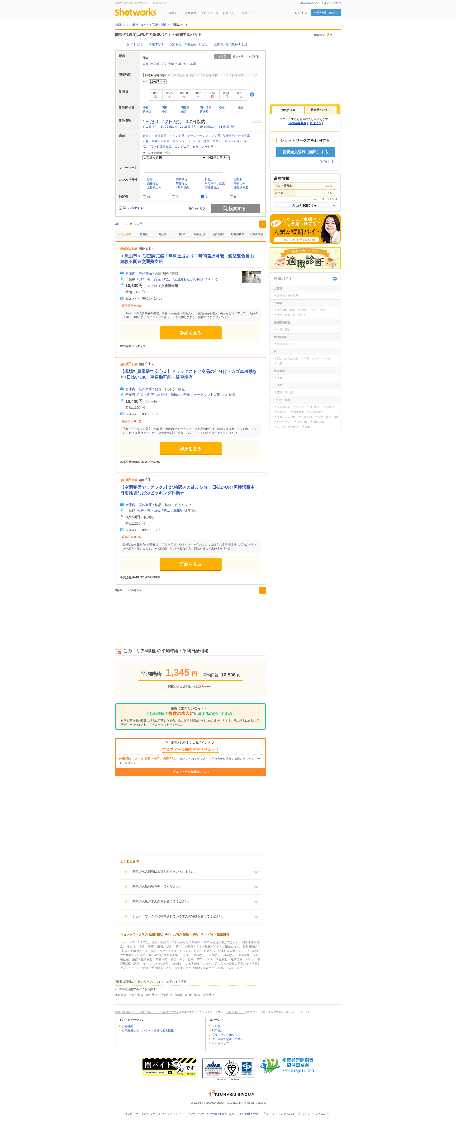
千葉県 (164, 994)
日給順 (181, 234)
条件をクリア (196, 208)
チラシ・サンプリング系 (203, 135)
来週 (241, 107)
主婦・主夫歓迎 (286, 416)
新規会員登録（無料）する (305, 152)
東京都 (119, 994)
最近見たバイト (321, 110)
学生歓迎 (302, 421)
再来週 (147, 111)
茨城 (178, 64)
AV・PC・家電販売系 (157, 146)
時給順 (162, 234)
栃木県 (193, 994)
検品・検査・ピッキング (291, 315)
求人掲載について (309, 2)
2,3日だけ (172, 121)
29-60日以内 (208, 126)
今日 (146, 107)
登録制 (238, 179)
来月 (184, 111)
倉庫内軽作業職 (286, 310)
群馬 (193, 64)
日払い (209, 179)
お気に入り (230, 13)
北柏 (279, 363)
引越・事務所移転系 (156, 141)
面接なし (152, 183)
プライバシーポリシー (226, 1035)
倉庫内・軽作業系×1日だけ (231, 44)
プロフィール (209, 13)
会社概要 (127, 1026)
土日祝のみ (154, 187)
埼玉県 (150, 994)
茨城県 (179, 994)
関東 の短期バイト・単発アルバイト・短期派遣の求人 (147, 1012)
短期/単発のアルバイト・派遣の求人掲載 (148, 1030)
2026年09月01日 (286, 343)
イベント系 (177, 135)
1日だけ (151, 121)
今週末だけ (156, 44)
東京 (146, 64)
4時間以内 (182, 187)
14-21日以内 (169, 126)
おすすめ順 (124, 234)
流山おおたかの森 (287, 358)
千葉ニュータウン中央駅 (201, 395)
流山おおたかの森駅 (188, 279)
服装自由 (319, 421)
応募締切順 (237, 234)
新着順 (144, 234)
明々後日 (205, 107)
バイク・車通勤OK (288, 426)
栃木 (186, 64)
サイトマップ (220, 1043)
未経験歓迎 (241, 187)
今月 (165, 111)
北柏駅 (178, 510)
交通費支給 (212, 187)
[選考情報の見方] (305, 205)
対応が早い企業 (215, 183)
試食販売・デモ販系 (236, 135)
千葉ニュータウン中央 (317, 358)
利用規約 (217, 1030)
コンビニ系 (182, 146)
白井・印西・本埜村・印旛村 (158, 395)
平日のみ (239, 183)
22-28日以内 (188, 126)
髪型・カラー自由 (328, 416)
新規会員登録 (297, 123)
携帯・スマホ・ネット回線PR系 (225, 141)
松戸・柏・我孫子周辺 (154, 279)
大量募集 (299, 411)
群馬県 (207, 994)
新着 (150, 179)
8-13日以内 (150, 126)
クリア (257, 120)
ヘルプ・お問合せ (331, 2)
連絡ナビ (174, 13)
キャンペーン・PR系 (186, 141)
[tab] (288, 110)
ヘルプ (216, 1026)
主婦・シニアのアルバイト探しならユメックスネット (297, 1114)
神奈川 (154, 64)
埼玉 (163, 64)
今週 (222, 107)
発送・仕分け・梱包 (313, 310)
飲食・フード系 (202, 146)
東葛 (279, 392)
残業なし (282, 411)
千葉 (171, 64)
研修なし (181, 183)
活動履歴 (190, 13)
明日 (165, 107)
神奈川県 (134, 994)
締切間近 (181, 179)
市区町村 (254, 56)
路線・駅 (238, 56)
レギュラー (249, 13)
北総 (291, 392)
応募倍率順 (256, 234)
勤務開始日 (200, 234)
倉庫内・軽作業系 (155, 135)
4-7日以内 (283, 329)
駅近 (307, 426)
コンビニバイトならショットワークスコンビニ (154, 1114)
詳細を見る (190, 332)
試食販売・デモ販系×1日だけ (189, 44)
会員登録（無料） (326, 12)
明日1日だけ (134, 44)
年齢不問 (306, 416)
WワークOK (284, 421)
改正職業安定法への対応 (227, 1039)
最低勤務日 (218, 234)
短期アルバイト (235, 1012)
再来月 (204, 111)
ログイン (301, 12)
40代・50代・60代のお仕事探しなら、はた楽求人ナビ (224, 1114)
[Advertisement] (190, 615)
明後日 (185, 107)
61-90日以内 (227, 126)
